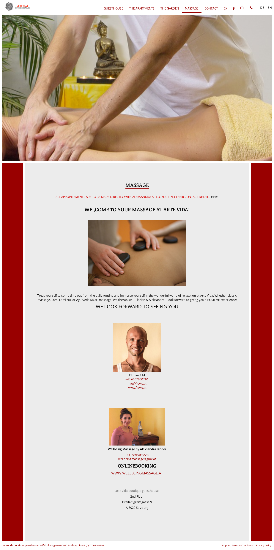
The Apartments (142, 8)
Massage (192, 8)
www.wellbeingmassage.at (137, 473)
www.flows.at (137, 388)
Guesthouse (113, 8)
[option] (137, 86)
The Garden (169, 8)
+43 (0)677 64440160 (92, 545)
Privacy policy (263, 545)
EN (270, 8)
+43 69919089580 (137, 455)
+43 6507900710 (137, 379)
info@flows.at (137, 384)
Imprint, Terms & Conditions (238, 545)
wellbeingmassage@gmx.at (137, 459)
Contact (211, 8)
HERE (214, 197)
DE (262, 8)
